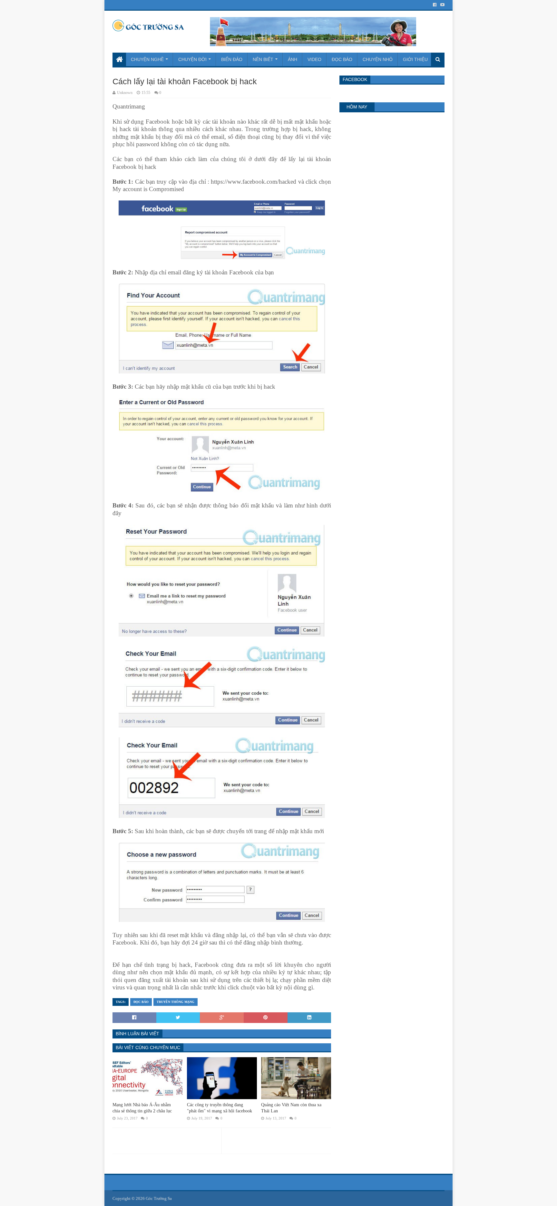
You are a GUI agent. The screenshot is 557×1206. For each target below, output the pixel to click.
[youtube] (442, 5)
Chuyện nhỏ (378, 59)
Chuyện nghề (147, 59)
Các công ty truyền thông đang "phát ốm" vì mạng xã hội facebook (219, 1108)
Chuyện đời (192, 59)
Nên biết (263, 59)
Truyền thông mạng (175, 1002)
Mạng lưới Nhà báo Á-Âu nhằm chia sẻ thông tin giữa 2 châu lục (142, 1108)
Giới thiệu (415, 59)
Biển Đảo (231, 59)
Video (314, 59)
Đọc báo (342, 59)
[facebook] (435, 5)
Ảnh (292, 59)
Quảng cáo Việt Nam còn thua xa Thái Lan (291, 1108)
